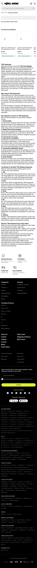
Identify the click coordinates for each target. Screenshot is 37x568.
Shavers (10, 506)
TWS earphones (6, 95)
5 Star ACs (19, 426)
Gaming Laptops (19, 538)
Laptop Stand (13, 530)
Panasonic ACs (22, 415)
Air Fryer (30, 484)
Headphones (27, 498)
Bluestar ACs (4, 413)
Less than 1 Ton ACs (15, 419)
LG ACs (26, 411)
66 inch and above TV (17, 447)
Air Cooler (3, 319)
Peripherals (22, 530)
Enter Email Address (8, 375)
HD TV (11, 443)
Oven (2, 490)
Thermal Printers (25, 542)
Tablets (3, 514)
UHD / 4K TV (25, 453)
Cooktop (12, 484)
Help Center (21, 334)
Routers (3, 544)
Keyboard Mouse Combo (21, 527)
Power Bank (11, 522)
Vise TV (11, 438)
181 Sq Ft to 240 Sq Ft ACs (25, 430)
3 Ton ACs (21, 424)
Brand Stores (20, 353)
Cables (28, 520)
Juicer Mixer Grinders (6, 488)
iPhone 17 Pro (4, 308)
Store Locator (4, 356)
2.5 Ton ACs (13, 424)
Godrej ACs (13, 413)
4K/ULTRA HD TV (28, 440)
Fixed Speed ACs (29, 426)
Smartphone (4, 287)
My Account (21, 339)
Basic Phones (20, 520)
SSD (2, 532)
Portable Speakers (14, 500)
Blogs (3, 344)
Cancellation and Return (23, 284)
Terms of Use (20, 356)
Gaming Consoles (5, 457)
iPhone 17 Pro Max (5, 311)
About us (4, 334)
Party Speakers (4, 296)
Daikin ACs (19, 411)
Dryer (20, 471)
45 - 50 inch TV (15, 445)
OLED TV (20, 440)
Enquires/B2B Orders (22, 293)
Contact (3, 342)
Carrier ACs (4, 415)
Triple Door (30, 473)
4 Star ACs (12, 426)
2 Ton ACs (30, 422)
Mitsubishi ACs (22, 413)
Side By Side (4, 476)
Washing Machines (5, 293)
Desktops (28, 538)
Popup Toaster (10, 490)
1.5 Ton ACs (13, 422)
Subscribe (18, 385)
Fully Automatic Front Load (24, 469)
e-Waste (3, 339)
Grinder (16, 488)
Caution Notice (20, 359)
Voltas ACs (11, 411)
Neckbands (18, 498)
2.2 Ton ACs (4, 424)
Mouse (3, 527)
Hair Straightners (28, 506)
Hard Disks (8, 532)
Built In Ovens (12, 481)
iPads (8, 514)
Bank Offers (4, 359)
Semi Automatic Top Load (8, 469)
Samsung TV (19, 438)
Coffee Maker (4, 484)
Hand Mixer (14, 486)
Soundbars (28, 457)
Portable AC (30, 465)
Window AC (21, 465)
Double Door (22, 473)
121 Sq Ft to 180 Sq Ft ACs (8, 430)
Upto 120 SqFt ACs (15, 428)
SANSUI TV (4, 438)
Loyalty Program (21, 287)
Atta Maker (4, 481)
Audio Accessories (26, 455)
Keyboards (10, 527)
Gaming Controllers (18, 457)
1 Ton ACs (26, 419)
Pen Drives (30, 530)
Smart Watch (4, 550)
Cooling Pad (4, 530)
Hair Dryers (4, 508)
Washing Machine (5, 328)
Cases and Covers (21, 522)
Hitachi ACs (12, 415)
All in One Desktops (6, 540)
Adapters (3, 522)
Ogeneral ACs (22, 417)
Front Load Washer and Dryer (9, 471)
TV (1, 322)
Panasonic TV (11, 440)
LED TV (3, 453)
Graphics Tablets (17, 514)
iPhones (13, 520)
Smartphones (4, 520)
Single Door (13, 473)
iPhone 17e (4, 314)
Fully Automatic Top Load (21, 467)
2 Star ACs (29, 424)
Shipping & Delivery (24, 337)
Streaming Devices (14, 455)
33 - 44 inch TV (5, 445)
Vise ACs (3, 411)
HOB (20, 486)
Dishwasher (27, 471)
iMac (15, 540)
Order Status (5, 347)
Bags (31, 527)
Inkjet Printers (28, 540)
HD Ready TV (10, 453)
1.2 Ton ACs (4, 422)
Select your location (13, 12)
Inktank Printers (15, 542)
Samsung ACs (5, 417)
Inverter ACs (4, 428)
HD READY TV (19, 443)
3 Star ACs (4, 426)
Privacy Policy (20, 362)
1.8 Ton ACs (21, 422)
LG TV (26, 438)
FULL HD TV (4, 443)
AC (2, 317)
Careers (3, 337)
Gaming (3, 299)
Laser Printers (4, 542)
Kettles (22, 488)
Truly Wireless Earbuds (7, 498)
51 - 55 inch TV (26, 445)
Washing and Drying (6, 467)
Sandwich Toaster (20, 490)
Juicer (25, 486)
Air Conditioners (5, 465)
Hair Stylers (18, 506)
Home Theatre (5, 459)
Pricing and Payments (6, 353)
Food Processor (21, 484)
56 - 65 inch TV (5, 447)
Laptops (3, 290)
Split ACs (30, 417)
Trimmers (3, 506)
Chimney (21, 481)
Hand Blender (4, 486)
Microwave (29, 488)
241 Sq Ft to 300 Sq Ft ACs (8, 432)
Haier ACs (13, 417)
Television (3, 284)
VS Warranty (20, 290)
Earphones (4, 500)
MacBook (10, 538)
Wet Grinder (4, 492)
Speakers (13, 459)
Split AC (14, 465)
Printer (20, 540)
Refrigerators (4, 473)
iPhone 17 (3, 305)
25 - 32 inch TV (29, 443)
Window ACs (4, 419)
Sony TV (3, 440)
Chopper (28, 481)
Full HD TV (4, 455)
